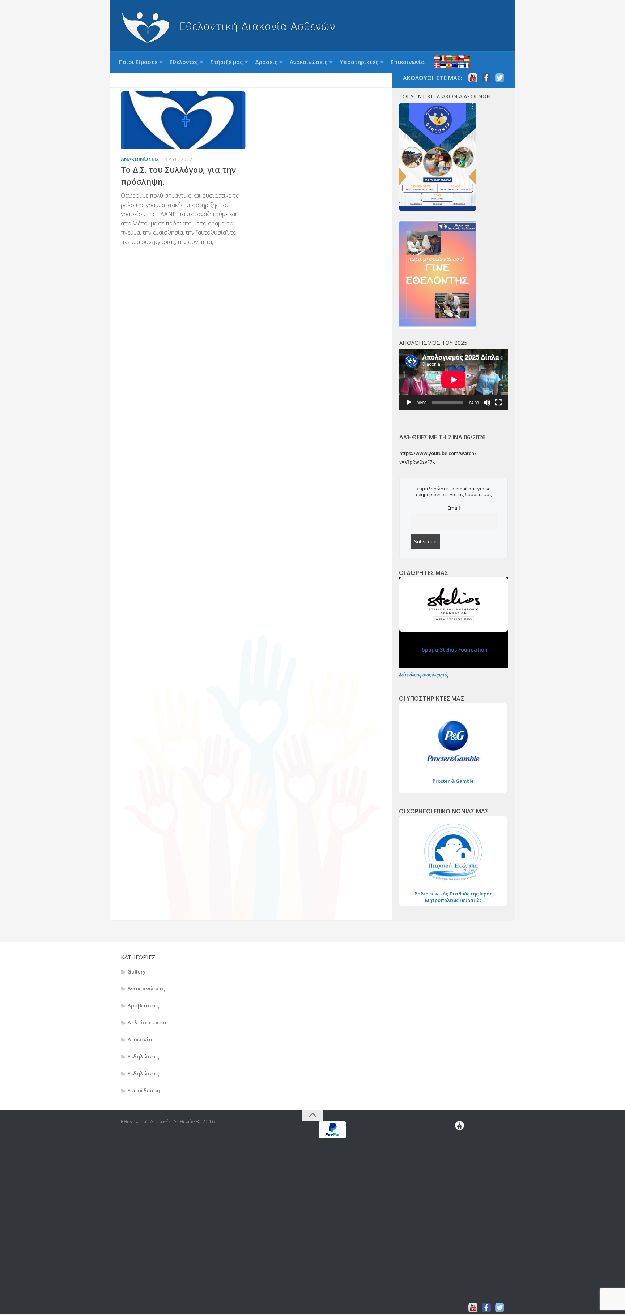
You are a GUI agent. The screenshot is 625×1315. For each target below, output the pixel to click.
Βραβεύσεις (143, 1005)
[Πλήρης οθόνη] (498, 402)
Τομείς (461, 1295)
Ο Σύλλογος (462, 1248)
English (451, 61)
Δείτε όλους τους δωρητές (423, 675)
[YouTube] (472, 77)
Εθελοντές (184, 61)
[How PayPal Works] (332, 1136)
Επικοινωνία (408, 61)
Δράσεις (266, 61)
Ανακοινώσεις (308, 61)
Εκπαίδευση (143, 1090)
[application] (453, 379)
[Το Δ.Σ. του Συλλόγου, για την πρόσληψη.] (183, 120)
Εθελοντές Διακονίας (465, 1144)
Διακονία (139, 1039)
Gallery (136, 971)
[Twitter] (499, 77)
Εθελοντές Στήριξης (462, 1173)
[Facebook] (486, 77)
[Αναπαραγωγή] (408, 402)
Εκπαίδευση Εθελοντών (466, 1150)
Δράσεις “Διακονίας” (461, 1191)
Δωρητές (461, 1202)
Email (453, 507)
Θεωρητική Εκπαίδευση (468, 1156)
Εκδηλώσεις (143, 1056)
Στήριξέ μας (226, 61)
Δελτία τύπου (146, 1022)
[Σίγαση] (486, 402)
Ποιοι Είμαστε (138, 61)
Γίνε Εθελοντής (463, 1139)
